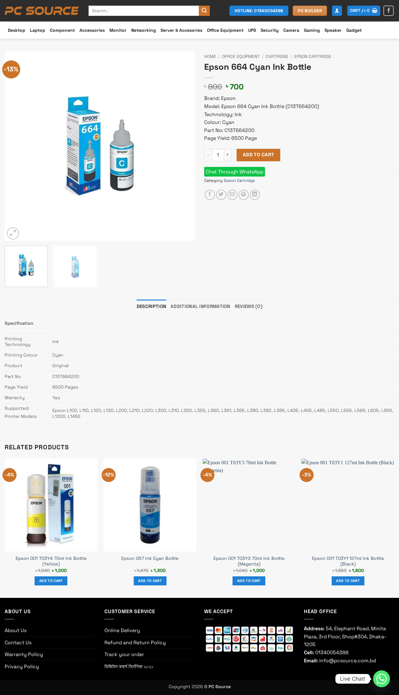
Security (270, 30)
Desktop (16, 30)
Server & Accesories (181, 30)
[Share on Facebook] (210, 195)
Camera (291, 30)
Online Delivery (122, 630)
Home (210, 56)
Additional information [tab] (200, 306)
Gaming (312, 30)
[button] (337, 11)
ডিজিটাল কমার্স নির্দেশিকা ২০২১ (128, 666)
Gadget (354, 30)
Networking (143, 30)
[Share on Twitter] (221, 195)
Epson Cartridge (312, 56)
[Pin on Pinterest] (243, 195)
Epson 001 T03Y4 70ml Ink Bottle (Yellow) (51, 561)
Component (62, 30)
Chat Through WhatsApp (234, 171)
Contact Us (18, 642)
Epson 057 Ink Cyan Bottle (150, 558)
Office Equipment (225, 30)
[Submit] (204, 11)
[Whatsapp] (381, 678)
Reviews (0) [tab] (248, 306)
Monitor (118, 30)
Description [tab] (151, 306)
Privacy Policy (22, 666)
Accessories (92, 30)
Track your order (124, 654)
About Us (15, 630)
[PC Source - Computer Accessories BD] (42, 11)
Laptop (37, 30)
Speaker (333, 30)
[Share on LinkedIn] (255, 195)
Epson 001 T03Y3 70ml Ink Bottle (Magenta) (249, 561)
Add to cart (258, 155)
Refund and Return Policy (135, 642)
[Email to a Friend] (232, 195)
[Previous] (16, 146)
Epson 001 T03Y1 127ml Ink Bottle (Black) (348, 561)
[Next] (183, 146)
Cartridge (277, 56)
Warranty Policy (24, 654)
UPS (252, 30)
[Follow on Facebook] (388, 11)
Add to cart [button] (51, 581)
